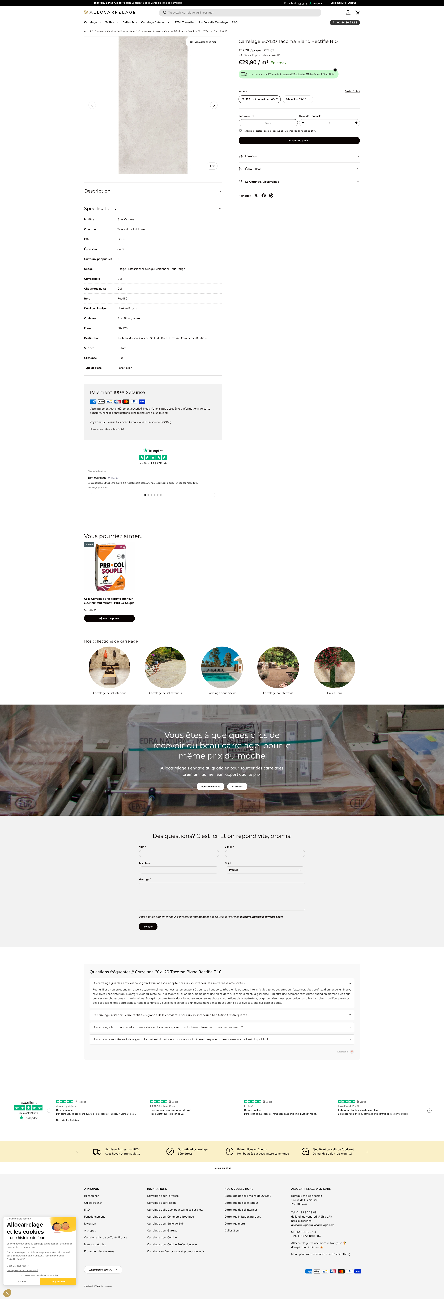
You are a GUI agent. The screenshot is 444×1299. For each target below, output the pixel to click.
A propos (237, 786)
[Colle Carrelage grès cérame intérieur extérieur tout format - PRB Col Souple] (109, 567)
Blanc (127, 318)
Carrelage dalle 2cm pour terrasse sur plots (175, 1209)
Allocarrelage (105, 1286)
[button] (358, 12)
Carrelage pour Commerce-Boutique (170, 1216)
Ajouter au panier (299, 140)
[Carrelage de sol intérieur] (109, 667)
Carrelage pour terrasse (149, 31)
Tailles (109, 22)
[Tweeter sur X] (256, 195)
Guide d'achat (352, 91)
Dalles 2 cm (334, 693)
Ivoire (136, 318)
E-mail (228, 846)
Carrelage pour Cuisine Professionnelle (172, 1244)
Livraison (90, 1223)
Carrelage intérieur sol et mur (121, 31)
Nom (141, 846)
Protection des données (99, 1251)
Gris (120, 318)
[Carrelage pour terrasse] (278, 667)
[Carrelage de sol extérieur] (165, 667)
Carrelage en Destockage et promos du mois (175, 1251)
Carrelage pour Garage (162, 1230)
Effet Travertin (184, 22)
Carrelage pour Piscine (161, 1202)
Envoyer (148, 926)
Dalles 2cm (129, 22)
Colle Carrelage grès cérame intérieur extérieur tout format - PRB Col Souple (109, 601)
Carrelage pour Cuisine (162, 1237)
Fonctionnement (210, 786)
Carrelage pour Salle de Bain (165, 1223)
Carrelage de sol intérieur (109, 693)
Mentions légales (95, 1244)
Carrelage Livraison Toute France (105, 1237)
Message (144, 879)
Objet (228, 863)
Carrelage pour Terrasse (163, 1195)
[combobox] (240, 12)
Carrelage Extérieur (153, 22)
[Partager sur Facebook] (263, 195)
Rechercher (91, 1195)
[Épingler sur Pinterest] (271, 195)
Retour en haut (222, 1167)
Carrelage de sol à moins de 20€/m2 (247, 1195)
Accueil (87, 31)
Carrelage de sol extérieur (165, 693)
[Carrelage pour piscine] (222, 667)
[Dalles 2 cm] (334, 667)
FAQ (235, 22)
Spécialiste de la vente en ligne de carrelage (146, 2)
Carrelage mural (235, 1223)
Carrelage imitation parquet (242, 1216)
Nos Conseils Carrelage (213, 22)
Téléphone (145, 863)
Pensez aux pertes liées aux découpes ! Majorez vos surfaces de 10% (279, 130)
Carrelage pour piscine (222, 693)
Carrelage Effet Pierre (174, 31)
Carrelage (90, 22)
